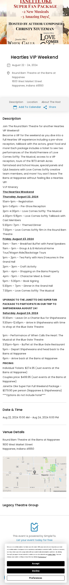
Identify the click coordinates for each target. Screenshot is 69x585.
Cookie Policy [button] (52, 554)
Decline (35, 571)
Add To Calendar (29, 107)
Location (32, 102)
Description (16, 102)
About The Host (51, 102)
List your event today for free (34, 540)
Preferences (35, 578)
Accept (35, 563)
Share (52, 107)
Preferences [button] (42, 557)
